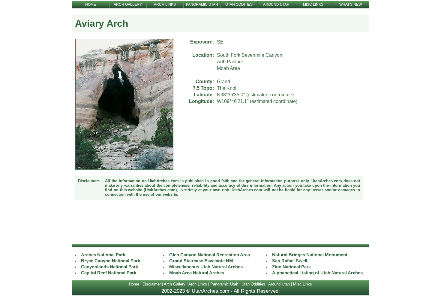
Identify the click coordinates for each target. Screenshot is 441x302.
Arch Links (197, 284)
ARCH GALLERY (128, 4)
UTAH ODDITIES (239, 4)
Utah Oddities (253, 284)
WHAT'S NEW (350, 4)
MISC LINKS (313, 4)
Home (134, 284)
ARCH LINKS (165, 4)
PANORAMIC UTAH (202, 4)
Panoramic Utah (224, 284)
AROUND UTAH (276, 4)
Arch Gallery (174, 284)
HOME (90, 4)
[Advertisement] (220, 222)
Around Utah (279, 284)
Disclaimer (151, 284)
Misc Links (302, 284)
